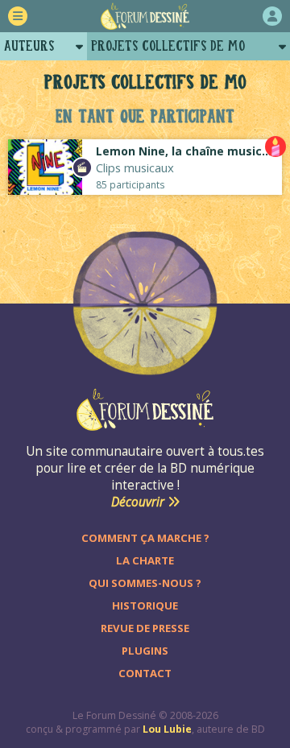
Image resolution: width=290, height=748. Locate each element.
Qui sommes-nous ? (145, 583)
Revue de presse (145, 628)
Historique (145, 605)
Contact (145, 673)
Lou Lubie (167, 729)
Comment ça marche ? (145, 538)
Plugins (145, 650)
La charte (145, 560)
